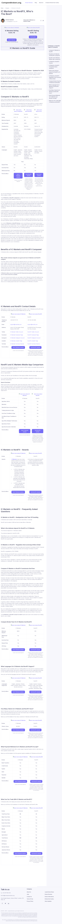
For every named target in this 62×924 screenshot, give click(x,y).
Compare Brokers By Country (52, 2)
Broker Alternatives (49, 896)
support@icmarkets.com (15, 324)
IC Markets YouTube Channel (17, 343)
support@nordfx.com (32, 324)
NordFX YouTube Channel (34, 343)
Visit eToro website (38, 175)
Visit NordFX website (28, 175)
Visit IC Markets (11, 40)
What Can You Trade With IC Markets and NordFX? (55, 101)
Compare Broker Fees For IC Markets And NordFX (55, 81)
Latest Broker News (49, 892)
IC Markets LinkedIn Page (16, 340)
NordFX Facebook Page (33, 335)
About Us (41, 2)
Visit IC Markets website (18, 176)
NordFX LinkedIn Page (33, 340)
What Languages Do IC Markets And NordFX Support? (54, 86)
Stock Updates (48, 901)
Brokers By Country (49, 899)
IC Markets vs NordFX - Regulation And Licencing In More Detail (55, 77)
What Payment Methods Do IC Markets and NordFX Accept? (54, 97)
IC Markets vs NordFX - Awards (54, 62)
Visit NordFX (33, 37)
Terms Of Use (30, 899)
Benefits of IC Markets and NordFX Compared (54, 54)
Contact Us (29, 896)
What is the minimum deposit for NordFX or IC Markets (54, 72)
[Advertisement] (22, 61)
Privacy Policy (30, 901)
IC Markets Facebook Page (16, 335)
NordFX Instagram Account (34, 337)
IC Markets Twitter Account (16, 332)
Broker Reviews (29, 2)
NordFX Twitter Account (33, 332)
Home (2, 8)
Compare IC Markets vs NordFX (54, 51)
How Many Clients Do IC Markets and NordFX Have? (54, 92)
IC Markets (14, 459)
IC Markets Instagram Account (17, 337)
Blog (36, 2)
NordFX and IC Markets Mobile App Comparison (54, 58)
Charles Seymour (10, 19)
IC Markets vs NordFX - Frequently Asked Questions (54, 67)
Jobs (28, 894)
